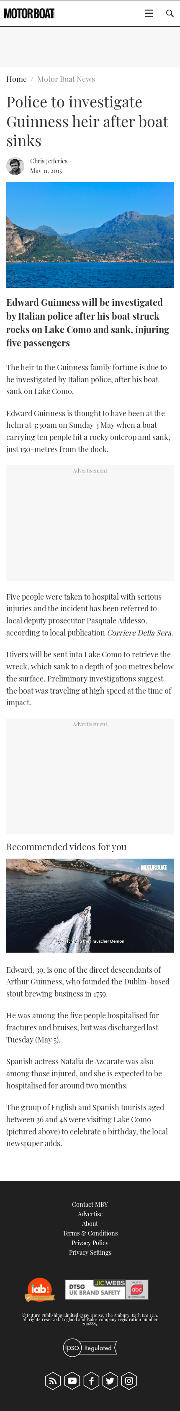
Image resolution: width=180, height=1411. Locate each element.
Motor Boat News (66, 79)
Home (16, 79)
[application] (90, 906)
